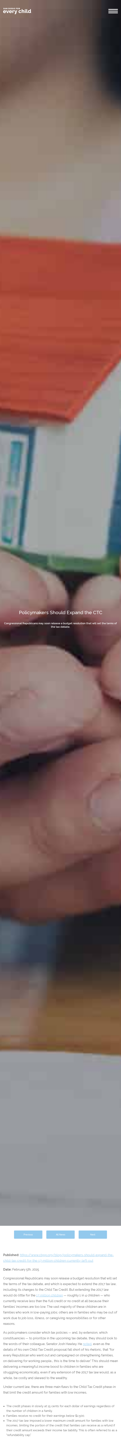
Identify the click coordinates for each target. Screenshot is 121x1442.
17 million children (49, 1295)
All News (60, 1234)
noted (87, 1344)
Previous (28, 1234)
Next (92, 1234)
